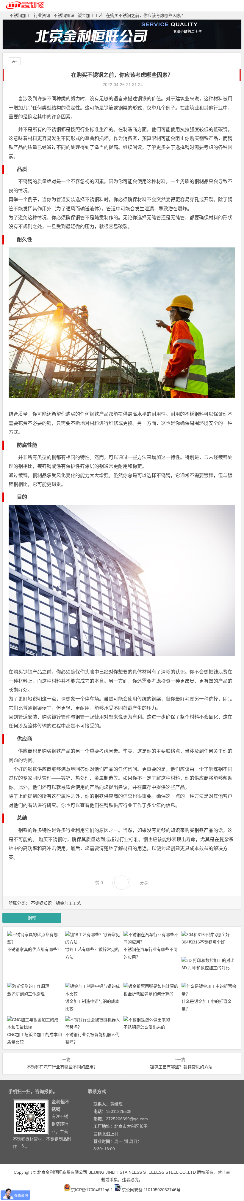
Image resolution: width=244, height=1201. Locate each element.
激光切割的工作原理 (26, 994)
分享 (144, 882)
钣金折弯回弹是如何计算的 (148, 994)
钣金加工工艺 (90, 15)
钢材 (32, 917)
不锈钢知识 (64, 15)
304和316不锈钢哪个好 (203, 942)
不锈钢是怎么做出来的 (144, 1027)
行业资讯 (42, 15)
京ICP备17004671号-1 (92, 1189)
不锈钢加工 (20, 15)
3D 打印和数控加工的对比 (206, 967)
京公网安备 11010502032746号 (151, 1189)
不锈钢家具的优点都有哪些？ (34, 949)
